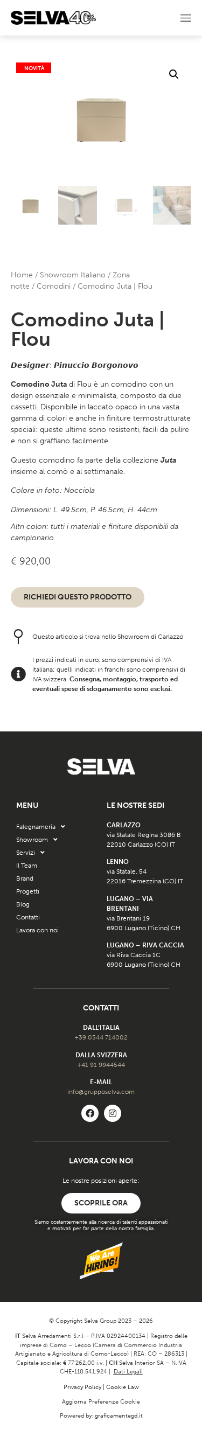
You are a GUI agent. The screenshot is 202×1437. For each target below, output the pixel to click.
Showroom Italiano (73, 275)
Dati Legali (128, 1371)
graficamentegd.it (119, 1415)
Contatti (28, 917)
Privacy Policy (82, 1387)
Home (22, 275)
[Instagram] (112, 1113)
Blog (23, 904)
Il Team (26, 865)
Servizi (25, 852)
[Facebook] (90, 1113)
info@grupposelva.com (101, 1092)
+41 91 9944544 (101, 1065)
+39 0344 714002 (101, 1037)
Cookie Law (122, 1387)
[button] (174, 74)
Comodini (54, 286)
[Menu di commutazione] (185, 18)
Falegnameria (35, 827)
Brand (24, 878)
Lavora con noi (37, 930)
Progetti (27, 891)
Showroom (32, 839)
